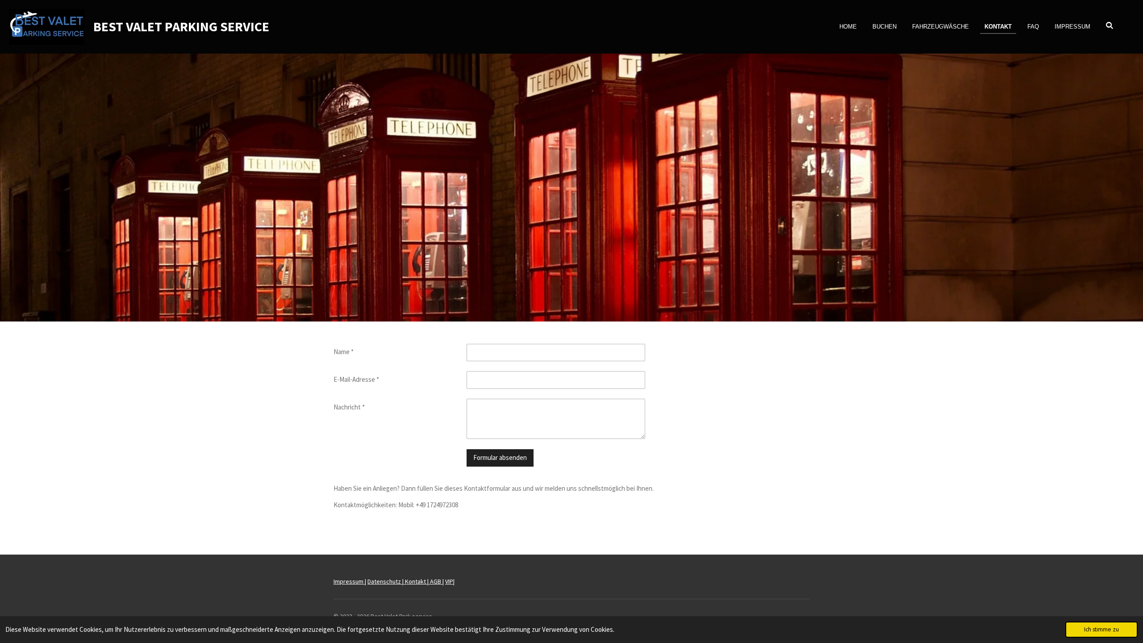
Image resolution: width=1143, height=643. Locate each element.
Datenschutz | (386, 581)
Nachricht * (349, 407)
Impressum (349, 581)
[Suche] (1109, 26)
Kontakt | (417, 581)
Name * (344, 351)
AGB (436, 581)
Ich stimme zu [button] (1101, 629)
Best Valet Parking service (181, 26)
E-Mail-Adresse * (356, 379)
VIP (449, 581)
